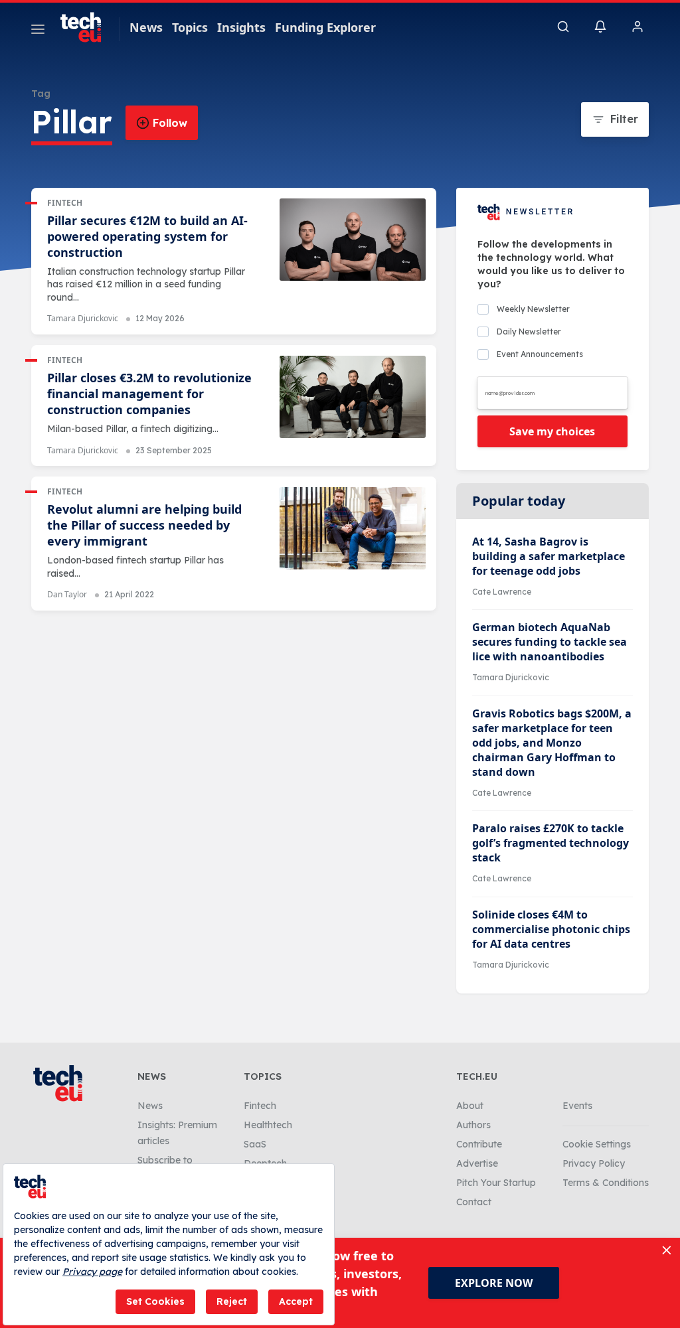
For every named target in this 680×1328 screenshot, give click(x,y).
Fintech (64, 202)
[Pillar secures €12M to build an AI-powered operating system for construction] (353, 239)
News (146, 27)
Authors (473, 1125)
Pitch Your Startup (496, 1183)
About (469, 1106)
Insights (241, 27)
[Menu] (37, 31)
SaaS (255, 1144)
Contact (473, 1202)
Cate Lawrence (501, 592)
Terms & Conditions (605, 1183)
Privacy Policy (593, 1163)
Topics (190, 27)
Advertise (477, 1163)
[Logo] (87, 27)
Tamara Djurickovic (82, 318)
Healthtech (268, 1125)
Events (577, 1106)
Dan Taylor (67, 594)
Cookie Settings (596, 1144)
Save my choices (552, 431)
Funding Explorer (325, 27)
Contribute (479, 1144)
